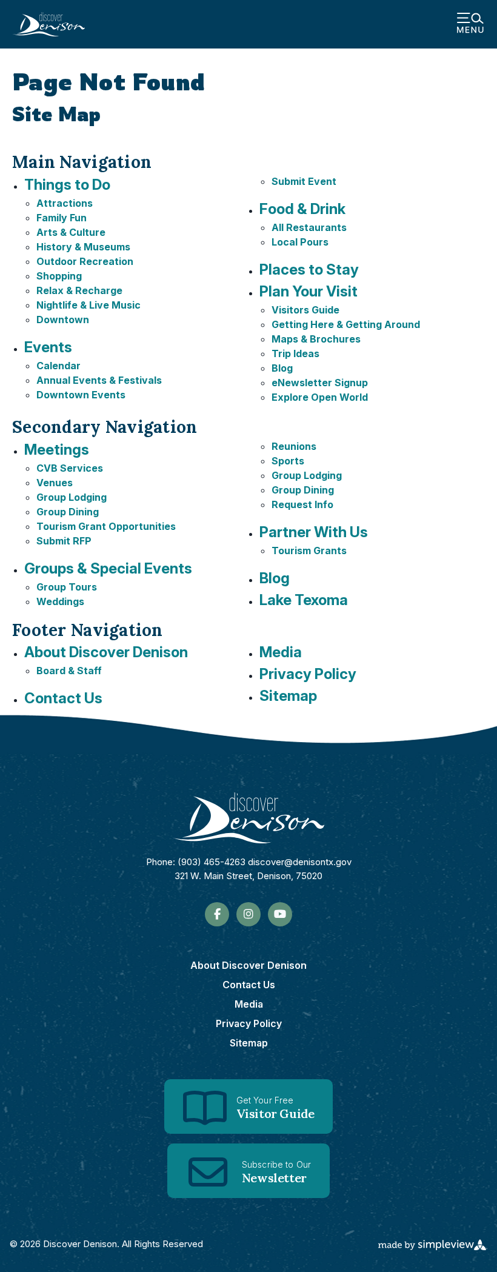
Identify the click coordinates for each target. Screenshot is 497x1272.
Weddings (60, 601)
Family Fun (61, 218)
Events (48, 347)
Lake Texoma (303, 600)
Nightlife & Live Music (88, 305)
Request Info (302, 504)
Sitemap (288, 696)
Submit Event (304, 181)
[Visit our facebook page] (217, 914)
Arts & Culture (70, 232)
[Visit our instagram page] (248, 914)
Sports (288, 461)
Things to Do (67, 184)
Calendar (58, 366)
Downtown (62, 319)
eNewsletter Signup (320, 383)
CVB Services (69, 468)
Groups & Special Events (108, 568)
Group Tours (66, 587)
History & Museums (83, 247)
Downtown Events (80, 395)
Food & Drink (302, 209)
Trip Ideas (295, 353)
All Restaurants (309, 227)
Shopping (59, 276)
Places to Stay (309, 269)
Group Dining (67, 512)
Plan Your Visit (308, 291)
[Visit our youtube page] (280, 914)
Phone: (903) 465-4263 (195, 862)
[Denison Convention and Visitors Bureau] (48, 24)
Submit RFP (64, 541)
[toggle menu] (470, 24)
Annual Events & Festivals (99, 380)
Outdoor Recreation (84, 261)
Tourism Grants (309, 550)
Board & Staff (69, 670)
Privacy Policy (307, 674)
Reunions (294, 446)
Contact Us (63, 698)
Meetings (56, 449)
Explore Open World (320, 397)
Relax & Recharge (79, 290)
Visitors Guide (305, 310)
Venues (54, 483)
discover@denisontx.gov (300, 862)
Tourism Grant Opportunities (106, 526)
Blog (282, 368)
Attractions (64, 203)
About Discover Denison (106, 652)
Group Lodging (71, 497)
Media (280, 652)
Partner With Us (313, 532)
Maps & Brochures (316, 339)
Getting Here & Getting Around (346, 324)
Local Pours (300, 242)
